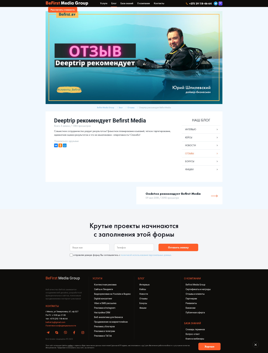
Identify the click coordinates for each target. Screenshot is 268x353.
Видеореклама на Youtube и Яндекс (112, 294)
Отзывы (130, 107)
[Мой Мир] (65, 145)
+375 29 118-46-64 (200, 3)
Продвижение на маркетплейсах (111, 322)
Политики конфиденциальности (61, 325)
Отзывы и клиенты (195, 294)
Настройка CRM (102, 312)
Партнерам (191, 298)
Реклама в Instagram (104, 308)
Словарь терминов (195, 329)
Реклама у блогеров (104, 326)
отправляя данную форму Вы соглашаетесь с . (122, 254)
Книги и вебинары (195, 338)
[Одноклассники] (60, 145)
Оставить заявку (178, 247)
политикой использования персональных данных (146, 254)
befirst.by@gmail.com (55, 322)
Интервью (190, 129)
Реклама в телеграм (104, 331)
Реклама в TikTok (103, 336)
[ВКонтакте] (56, 145)
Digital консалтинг (103, 298)
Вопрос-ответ (193, 334)
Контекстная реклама (105, 284)
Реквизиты (191, 303)
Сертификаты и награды (198, 289)
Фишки (189, 169)
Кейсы (188, 137)
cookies (70, 345)
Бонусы (189, 161)
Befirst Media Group (105, 107)
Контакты (159, 3)
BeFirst (67, 3)
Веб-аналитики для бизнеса (108, 317)
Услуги (103, 3)
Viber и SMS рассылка (105, 303)
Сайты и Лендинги (103, 289)
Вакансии (190, 308)
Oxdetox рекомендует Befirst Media (173, 193)
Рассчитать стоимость (63, 9)
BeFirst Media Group (195, 284)
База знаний (127, 3)
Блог (113, 3)
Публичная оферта (195, 312)
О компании (143, 3)
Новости (190, 145)
